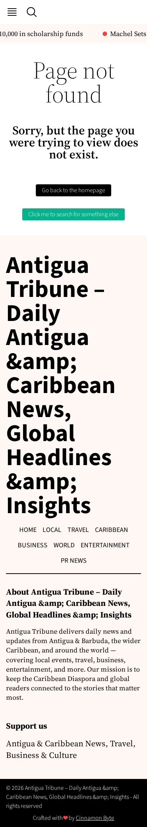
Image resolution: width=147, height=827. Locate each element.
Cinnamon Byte (95, 818)
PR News (74, 560)
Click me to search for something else (73, 214)
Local (52, 530)
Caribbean (111, 530)
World (64, 545)
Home (28, 530)
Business (32, 545)
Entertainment (105, 545)
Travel (78, 530)
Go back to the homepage (73, 190)
